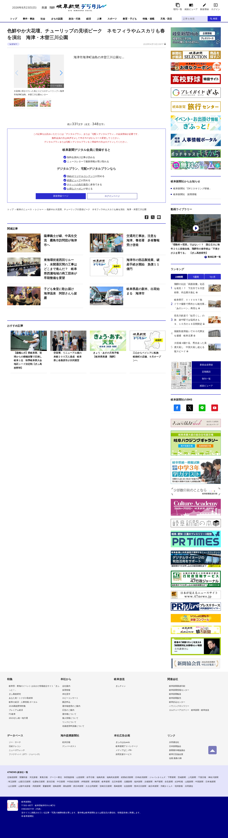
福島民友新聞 (113, 777)
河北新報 (34, 777)
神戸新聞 (159, 781)
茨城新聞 (182, 777)
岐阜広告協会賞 (176, 754)
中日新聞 (61, 781)
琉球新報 (179, 786)
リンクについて (69, 722)
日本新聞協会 (175, 746)
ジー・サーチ (15, 742)
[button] (61, 72)
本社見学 (66, 694)
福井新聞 (138, 781)
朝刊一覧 (177, 9)
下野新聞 (172, 777)
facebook (177, 407)
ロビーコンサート (70, 698)
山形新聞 (80, 777)
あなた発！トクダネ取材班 (21, 698)
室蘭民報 (23, 777)
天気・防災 (166, 18)
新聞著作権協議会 (177, 750)
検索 (215, 18)
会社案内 (66, 686)
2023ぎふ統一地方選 (18, 718)
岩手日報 (90, 777)
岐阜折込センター (177, 702)
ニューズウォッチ (17, 750)
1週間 (196, 276)
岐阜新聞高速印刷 (177, 686)
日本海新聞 (210, 781)
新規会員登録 (206, 364)
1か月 (212, 276)
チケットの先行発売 (77, 184)
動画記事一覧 (214, 256)
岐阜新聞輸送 (175, 694)
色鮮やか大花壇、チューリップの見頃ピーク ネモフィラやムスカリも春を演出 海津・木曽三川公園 (96, 209)
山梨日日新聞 (24, 781)
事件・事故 (29, 18)
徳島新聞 (57, 786)
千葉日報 (202, 777)
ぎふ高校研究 (15, 694)
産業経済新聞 (127, 777)
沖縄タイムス (167, 786)
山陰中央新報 (24, 786)
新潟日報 (51, 781)
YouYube (214, 407)
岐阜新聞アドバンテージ (127, 746)
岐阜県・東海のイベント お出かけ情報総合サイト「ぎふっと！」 (34, 688)
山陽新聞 (189, 781)
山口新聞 (12, 786)
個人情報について (70, 718)
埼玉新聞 (12, 781)
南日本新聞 (153, 786)
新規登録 (204, 9)
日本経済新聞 (141, 777)
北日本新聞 (117, 781)
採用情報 (66, 690)
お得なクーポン (75, 188)
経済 (88, 18)
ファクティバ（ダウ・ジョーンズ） (25, 754)
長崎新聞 (118, 786)
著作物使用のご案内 (71, 706)
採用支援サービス (124, 754)
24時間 (179, 276)
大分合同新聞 (91, 786)
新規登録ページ (60, 195)
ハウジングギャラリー (179, 706)
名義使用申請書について (73, 726)
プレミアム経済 (16, 710)
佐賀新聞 (128, 786)
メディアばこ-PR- (124, 750)
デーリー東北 (56, 777)
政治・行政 (74, 18)
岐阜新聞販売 (175, 698)
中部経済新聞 (73, 781)
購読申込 (66, 702)
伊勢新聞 (85, 781)
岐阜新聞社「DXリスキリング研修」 (192, 188)
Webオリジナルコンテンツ (81, 176)
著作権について (69, 714)
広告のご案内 (68, 710)
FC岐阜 (12, 714)
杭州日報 (66, 742)
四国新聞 (37, 786)
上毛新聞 (192, 777)
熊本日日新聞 (140, 786)
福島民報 (101, 777)
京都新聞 (148, 781)
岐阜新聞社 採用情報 (185, 194)
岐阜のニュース (24, 209)
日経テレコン (15, 746)
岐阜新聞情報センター (179, 690)
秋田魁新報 (69, 777)
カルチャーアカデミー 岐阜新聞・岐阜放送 (189, 710)
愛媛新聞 (47, 786)
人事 (99, 18)
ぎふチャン (121, 686)
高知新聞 (67, 786)
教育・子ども (130, 18)
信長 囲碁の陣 (175, 758)
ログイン (215, 9)
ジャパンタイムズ (157, 777)
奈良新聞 (169, 781)
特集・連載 (148, 18)
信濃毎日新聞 (39, 781)
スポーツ (112, 18)
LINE (202, 407)
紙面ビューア (191, 9)
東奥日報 (44, 777)
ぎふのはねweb (123, 742)
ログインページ (112, 196)
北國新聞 (128, 781)
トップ (13, 18)
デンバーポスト (69, 746)
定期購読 (206, 371)
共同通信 (189, 786)
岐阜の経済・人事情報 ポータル (23, 702)
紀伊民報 (179, 781)
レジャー (13, 44)
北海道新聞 (12, 777)
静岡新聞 (95, 781)
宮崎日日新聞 (106, 786)
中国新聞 (199, 781)
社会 (43, 18)
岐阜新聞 (106, 781)
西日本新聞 (78, 786)
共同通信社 (174, 742)
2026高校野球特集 (17, 706)
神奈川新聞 (213, 777)
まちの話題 (57, 18)
